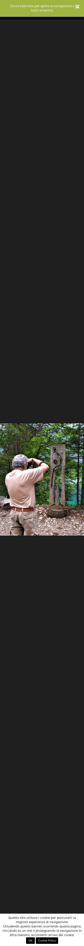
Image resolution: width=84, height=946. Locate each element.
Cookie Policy (47, 940)
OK (30, 940)
